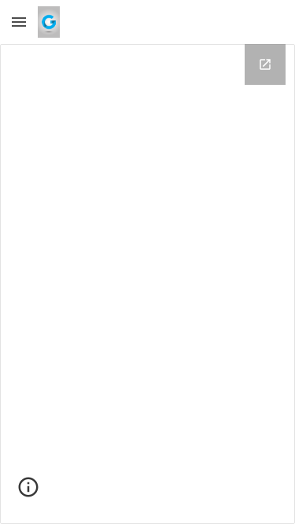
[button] (19, 21)
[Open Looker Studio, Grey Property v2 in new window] (265, 64)
